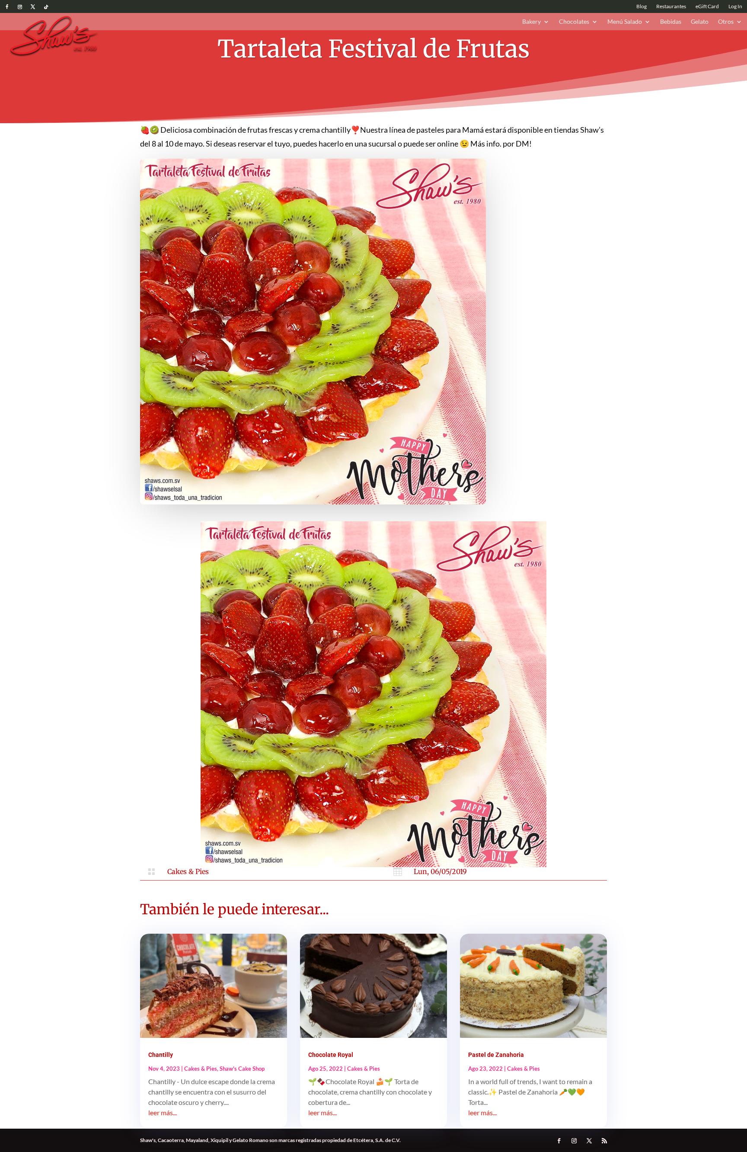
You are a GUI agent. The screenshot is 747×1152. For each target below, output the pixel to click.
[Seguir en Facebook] (7, 7)
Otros (726, 22)
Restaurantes (671, 6)
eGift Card (707, 6)
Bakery (531, 22)
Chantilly (160, 1054)
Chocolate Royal (330, 1054)
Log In (735, 6)
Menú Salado (624, 22)
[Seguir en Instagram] (20, 7)
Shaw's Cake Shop (242, 1068)
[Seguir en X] (33, 7)
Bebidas (670, 22)
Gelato (700, 22)
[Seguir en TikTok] (46, 7)
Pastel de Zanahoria (496, 1054)
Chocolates (574, 22)
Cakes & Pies (188, 871)
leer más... (162, 1112)
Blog (641, 6)
